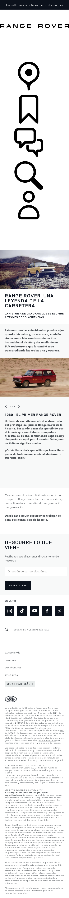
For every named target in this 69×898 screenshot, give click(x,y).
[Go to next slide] (19, 406)
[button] (34, 11)
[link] (34, 45)
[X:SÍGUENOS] (59, 611)
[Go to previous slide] (6, 406)
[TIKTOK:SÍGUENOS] (22, 611)
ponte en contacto (47, 740)
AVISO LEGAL (12, 674)
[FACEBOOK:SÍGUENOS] (47, 611)
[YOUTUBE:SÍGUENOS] (34, 611)
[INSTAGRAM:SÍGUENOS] (9, 611)
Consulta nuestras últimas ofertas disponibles (34, 5)
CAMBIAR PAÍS (12, 652)
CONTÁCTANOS (13, 667)
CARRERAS (10, 660)
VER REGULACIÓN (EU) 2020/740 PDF (24, 789)
